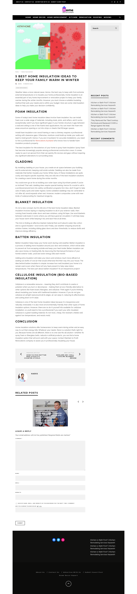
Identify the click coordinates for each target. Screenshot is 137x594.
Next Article (69, 352)
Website (18, 492)
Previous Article (33, 352)
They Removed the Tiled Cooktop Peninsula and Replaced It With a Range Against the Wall (104, 123)
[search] (116, 28)
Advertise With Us (42, 2)
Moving (108, 17)
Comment (19, 438)
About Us (19, 2)
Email (17, 482)
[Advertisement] (105, 63)
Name (17, 473)
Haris (20, 83)
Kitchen (73, 17)
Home (28, 17)
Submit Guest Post (58, 2)
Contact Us (29, 2)
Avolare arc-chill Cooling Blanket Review (66, 356)
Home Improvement (57, 17)
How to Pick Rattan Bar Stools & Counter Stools (35, 356)
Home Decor (39, 17)
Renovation (85, 17)
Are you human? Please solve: (26, 506)
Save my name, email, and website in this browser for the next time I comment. (46, 503)
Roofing (97, 17)
